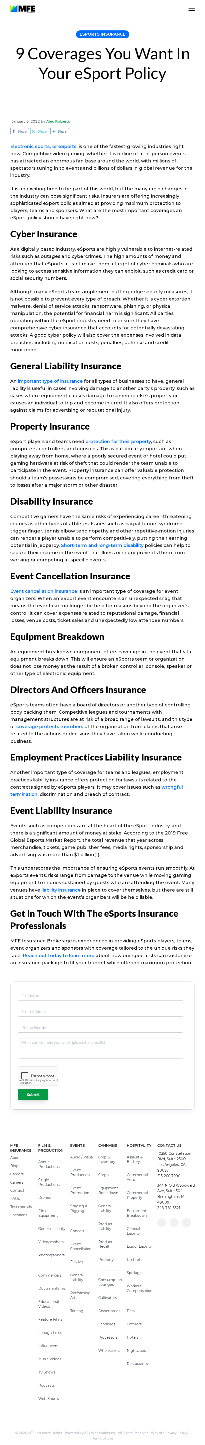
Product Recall (105, 1244)
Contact (17, 1190)
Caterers (134, 1324)
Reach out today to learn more (58, 955)
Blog (14, 1166)
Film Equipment (48, 1213)
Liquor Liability (139, 1246)
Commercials (49, 1275)
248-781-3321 (168, 1208)
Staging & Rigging (79, 1208)
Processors (108, 1337)
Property (106, 1259)
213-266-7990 (168, 1176)
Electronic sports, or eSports (43, 146)
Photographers (51, 1255)
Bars (130, 1311)
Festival (77, 1262)
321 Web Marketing (99, 1433)
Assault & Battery (135, 1159)
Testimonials (21, 1207)
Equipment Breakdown (108, 1190)
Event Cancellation (81, 1246)
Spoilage (134, 1273)
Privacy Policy (175, 1433)
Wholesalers (109, 1350)
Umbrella (134, 1259)
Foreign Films (50, 1332)
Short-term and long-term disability (102, 545)
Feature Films (50, 1319)
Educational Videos (48, 1304)
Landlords (106, 1324)
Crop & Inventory (106, 1159)
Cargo (103, 1175)
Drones (44, 1197)
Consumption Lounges (110, 1282)
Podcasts (46, 1385)
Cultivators (107, 1297)
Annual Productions (49, 1164)
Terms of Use (102, 1438)
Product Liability (105, 1226)
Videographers (51, 1242)
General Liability (52, 1228)
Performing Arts (80, 1295)
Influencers (48, 1346)
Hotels (132, 1337)
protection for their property (118, 441)
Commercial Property (137, 1195)
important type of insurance (50, 381)
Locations (18, 1215)
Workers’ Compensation (139, 1288)
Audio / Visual (82, 1157)
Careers (17, 1174)
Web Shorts (48, 1398)
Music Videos (49, 1359)
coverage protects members (49, 726)
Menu (191, 8)
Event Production (80, 1172)
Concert (77, 1231)
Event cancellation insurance (43, 591)
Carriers (16, 1182)
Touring (76, 1311)
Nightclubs (136, 1350)
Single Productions (49, 1182)
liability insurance (61, 890)
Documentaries (52, 1288)
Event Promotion (79, 1190)
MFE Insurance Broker (45, 1433)
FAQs (15, 1198)
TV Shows (46, 1372)
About (15, 1157)
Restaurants (137, 1364)
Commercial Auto (137, 1177)
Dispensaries (109, 1311)
